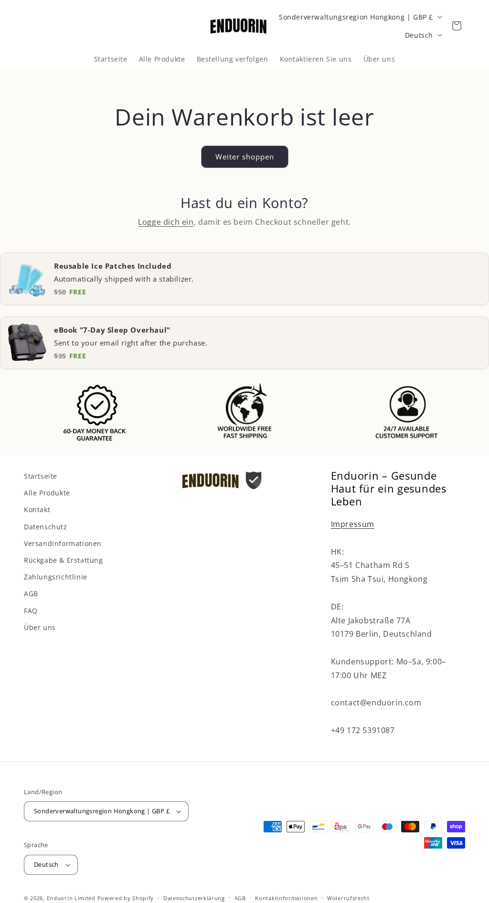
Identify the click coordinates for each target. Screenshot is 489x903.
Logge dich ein (165, 222)
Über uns (40, 627)
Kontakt (37, 509)
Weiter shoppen (244, 156)
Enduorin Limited (71, 898)
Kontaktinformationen (286, 898)
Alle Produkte (47, 492)
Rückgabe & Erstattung (63, 560)
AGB (31, 593)
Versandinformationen (63, 543)
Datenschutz (45, 526)
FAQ (31, 610)
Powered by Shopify (125, 898)
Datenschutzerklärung (194, 898)
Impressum (352, 524)
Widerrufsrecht (348, 898)
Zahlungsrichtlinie (55, 576)
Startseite (40, 476)
